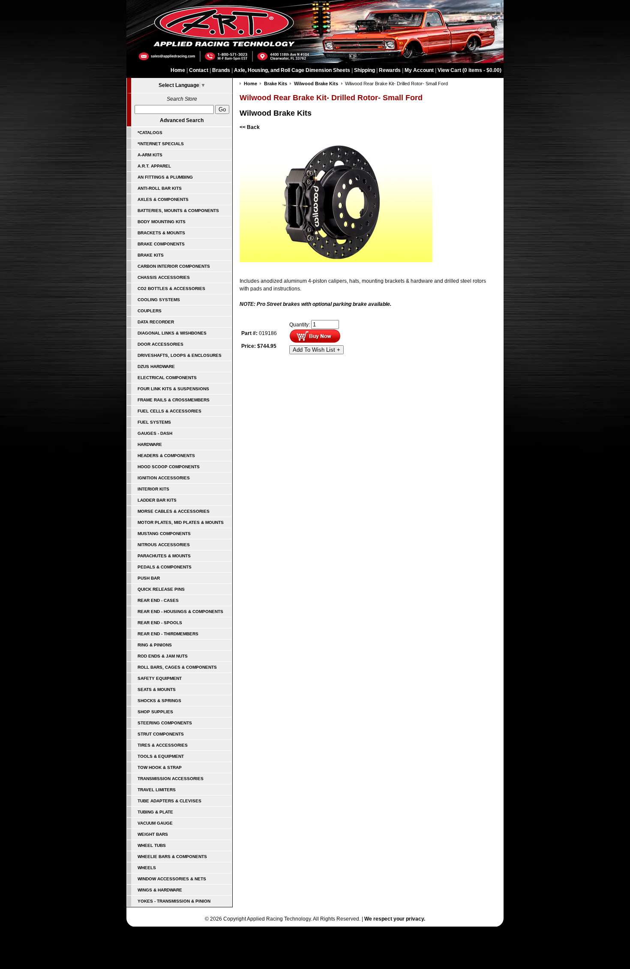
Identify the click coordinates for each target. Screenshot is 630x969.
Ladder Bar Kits (157, 500)
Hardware (150, 444)
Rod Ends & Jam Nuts (163, 656)
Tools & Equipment (161, 756)
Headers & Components (166, 455)
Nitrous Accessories (164, 544)
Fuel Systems (154, 422)
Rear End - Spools (160, 622)
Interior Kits (153, 489)
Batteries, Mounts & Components (178, 210)
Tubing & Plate (155, 812)
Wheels (147, 867)
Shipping (364, 70)
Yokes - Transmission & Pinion (174, 901)
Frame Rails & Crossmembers (174, 400)
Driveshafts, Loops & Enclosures (180, 355)
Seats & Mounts (157, 689)
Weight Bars (153, 834)
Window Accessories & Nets (172, 878)
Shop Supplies (155, 711)
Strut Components (161, 734)
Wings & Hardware (160, 890)
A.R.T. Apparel (154, 166)
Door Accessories (160, 344)
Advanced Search (182, 120)
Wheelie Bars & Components (172, 856)
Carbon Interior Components (174, 266)
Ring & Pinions (155, 645)
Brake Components (161, 244)
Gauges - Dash (155, 433)
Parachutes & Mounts (164, 555)
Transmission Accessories (171, 778)
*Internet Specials (161, 143)
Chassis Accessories (164, 277)
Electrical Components (167, 377)
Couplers (150, 310)
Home (178, 70)
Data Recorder (156, 322)
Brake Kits (151, 255)
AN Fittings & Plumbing (165, 177)
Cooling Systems (159, 299)
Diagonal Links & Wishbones (172, 333)
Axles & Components (163, 199)
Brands (221, 70)
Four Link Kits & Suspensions (173, 388)
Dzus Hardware (156, 366)
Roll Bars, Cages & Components (177, 667)
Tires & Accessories (163, 745)
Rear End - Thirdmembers (168, 633)
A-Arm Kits (150, 155)
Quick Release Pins (161, 589)
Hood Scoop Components (169, 466)
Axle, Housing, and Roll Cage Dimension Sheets (292, 70)
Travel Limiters (157, 789)
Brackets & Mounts (161, 232)
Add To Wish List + (316, 350)
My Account (419, 70)
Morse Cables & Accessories (174, 511)
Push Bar (149, 578)
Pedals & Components (165, 567)
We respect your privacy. (394, 919)
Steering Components (165, 723)
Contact (198, 70)
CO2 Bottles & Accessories (171, 288)
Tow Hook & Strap (160, 767)
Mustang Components (164, 533)
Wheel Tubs (152, 845)
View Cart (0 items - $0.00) (469, 70)
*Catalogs (150, 132)
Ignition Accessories (164, 478)
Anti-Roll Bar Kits (160, 188)
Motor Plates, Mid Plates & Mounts (181, 522)
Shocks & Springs (159, 700)
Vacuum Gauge (155, 823)
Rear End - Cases (158, 600)
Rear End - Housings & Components (180, 611)
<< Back (250, 127)
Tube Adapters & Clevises (169, 801)
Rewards (390, 70)
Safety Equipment (160, 678)
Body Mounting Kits (162, 221)
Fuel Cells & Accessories (169, 411)
